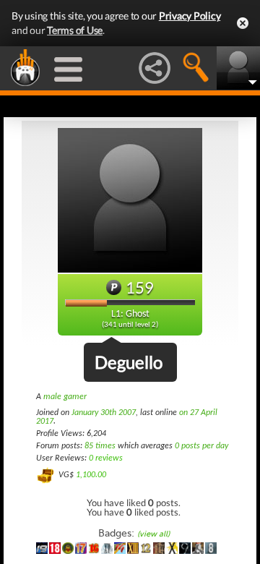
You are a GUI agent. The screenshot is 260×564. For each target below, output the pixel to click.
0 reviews (106, 458)
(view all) (153, 534)
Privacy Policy (190, 15)
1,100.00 (91, 475)
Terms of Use (75, 30)
